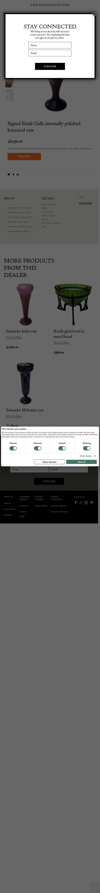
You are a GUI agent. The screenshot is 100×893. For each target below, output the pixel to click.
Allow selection (50, 462)
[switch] (37, 448)
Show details (86, 456)
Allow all (81, 462)
